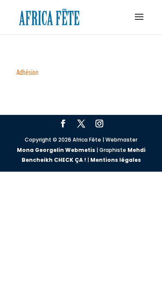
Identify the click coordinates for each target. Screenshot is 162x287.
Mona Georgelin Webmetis (56, 150)
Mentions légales (115, 160)
